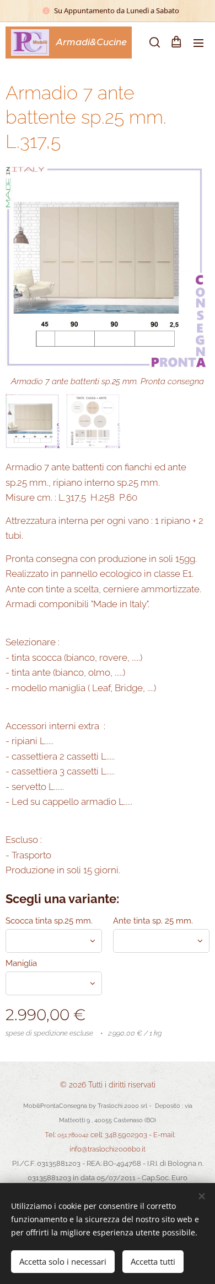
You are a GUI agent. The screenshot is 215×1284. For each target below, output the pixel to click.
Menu (198, 42)
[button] (154, 42)
